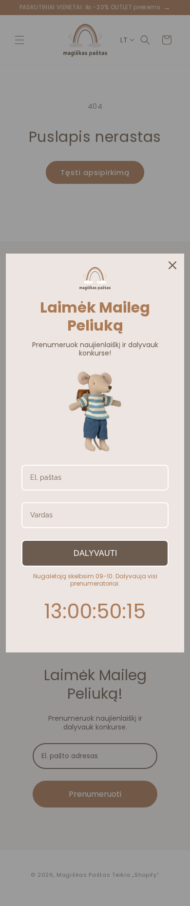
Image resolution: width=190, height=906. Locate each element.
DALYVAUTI (95, 553)
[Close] (172, 265)
